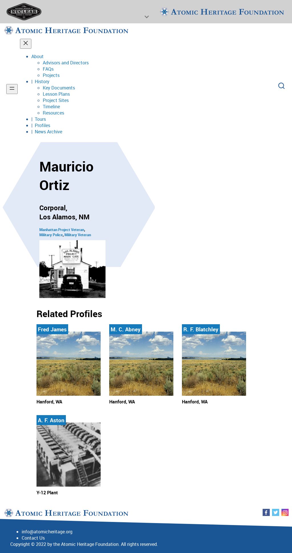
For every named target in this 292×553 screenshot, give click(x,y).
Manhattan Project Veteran (61, 229)
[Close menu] (25, 44)
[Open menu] (12, 89)
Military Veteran (77, 234)
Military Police (51, 234)
